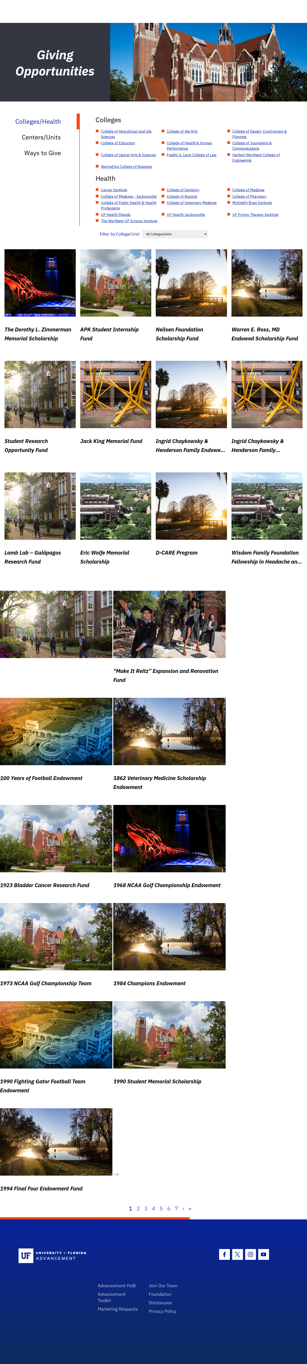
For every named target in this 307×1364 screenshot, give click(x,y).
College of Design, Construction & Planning (259, 134)
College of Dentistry (183, 190)
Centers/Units (41, 137)
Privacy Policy (162, 1311)
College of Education (118, 143)
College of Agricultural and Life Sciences (126, 134)
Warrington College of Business (126, 166)
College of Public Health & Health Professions (128, 205)
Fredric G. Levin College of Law (191, 155)
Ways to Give (42, 153)
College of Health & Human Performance (189, 146)
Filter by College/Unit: (120, 234)
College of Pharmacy (249, 196)
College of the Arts (182, 131)
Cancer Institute (114, 190)
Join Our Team (163, 1285)
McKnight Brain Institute (252, 203)
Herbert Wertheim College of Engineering (256, 158)
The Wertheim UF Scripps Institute (129, 221)
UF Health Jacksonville (186, 214)
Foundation (160, 1294)
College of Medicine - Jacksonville (129, 196)
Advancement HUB (117, 1285)
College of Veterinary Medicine (192, 203)
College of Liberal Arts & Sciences (128, 155)
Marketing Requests (118, 1309)
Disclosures (160, 1303)
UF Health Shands (116, 214)
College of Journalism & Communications (252, 146)
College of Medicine (248, 190)
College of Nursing (182, 196)
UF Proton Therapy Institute (255, 214)
